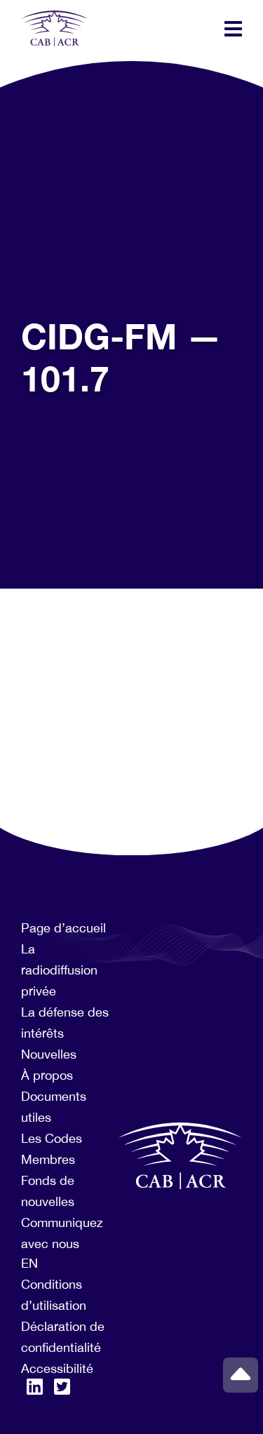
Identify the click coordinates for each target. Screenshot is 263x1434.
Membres (48, 1159)
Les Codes (51, 1138)
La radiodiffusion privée (59, 970)
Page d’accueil (63, 927)
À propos (47, 1075)
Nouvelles (48, 1054)
